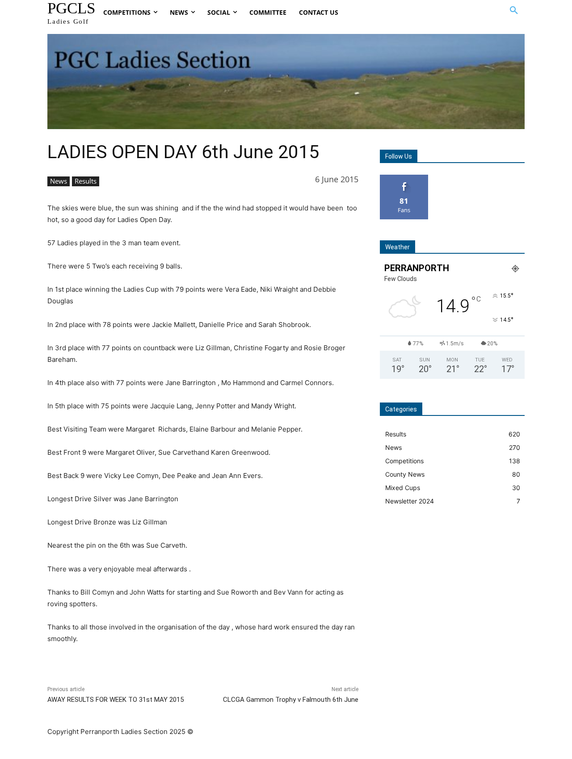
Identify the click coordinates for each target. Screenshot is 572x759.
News (58, 180)
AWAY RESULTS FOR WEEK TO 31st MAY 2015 (115, 700)
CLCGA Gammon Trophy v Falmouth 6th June (290, 700)
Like (404, 178)
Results (86, 180)
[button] (514, 10)
